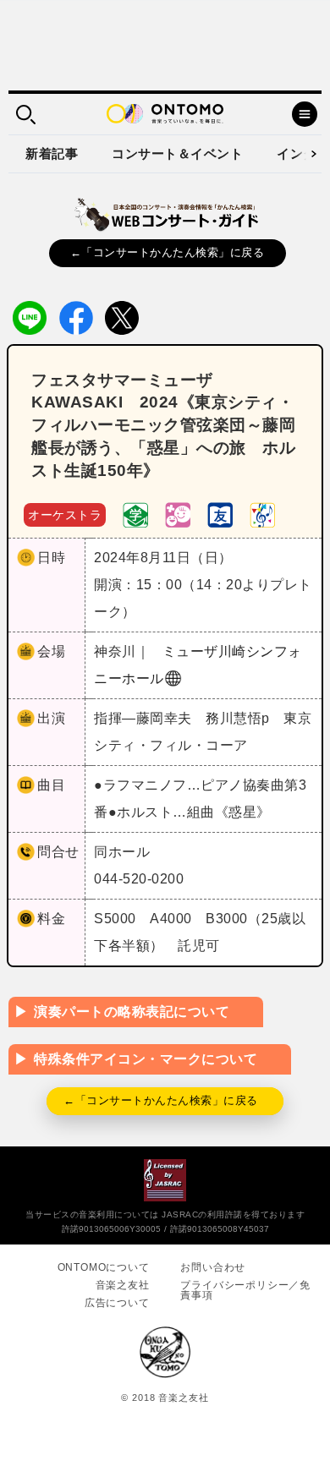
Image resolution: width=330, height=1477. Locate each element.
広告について (117, 1303)
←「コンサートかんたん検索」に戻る (167, 252)
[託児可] (177, 513)
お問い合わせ (212, 1267)
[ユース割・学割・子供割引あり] (135, 513)
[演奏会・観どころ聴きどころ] (220, 513)
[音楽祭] (262, 513)
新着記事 (51, 153)
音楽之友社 (123, 1285)
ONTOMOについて (104, 1267)
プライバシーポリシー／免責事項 (245, 1290)
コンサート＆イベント (177, 153)
